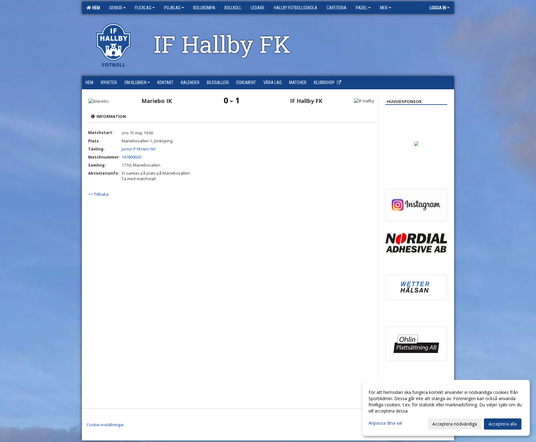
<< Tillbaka (98, 194)
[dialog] (446, 408)
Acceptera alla (503, 424)
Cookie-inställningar (105, 424)
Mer (384, 7)
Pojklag (172, 7)
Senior (115, 7)
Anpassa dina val (385, 423)
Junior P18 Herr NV (139, 149)
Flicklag (143, 7)
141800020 (131, 157)
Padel (361, 7)
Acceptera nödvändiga (454, 424)
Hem (95, 7)
